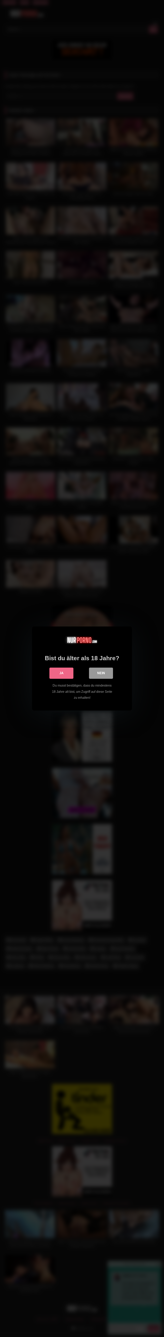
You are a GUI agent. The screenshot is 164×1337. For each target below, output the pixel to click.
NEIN (101, 673)
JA (61, 673)
